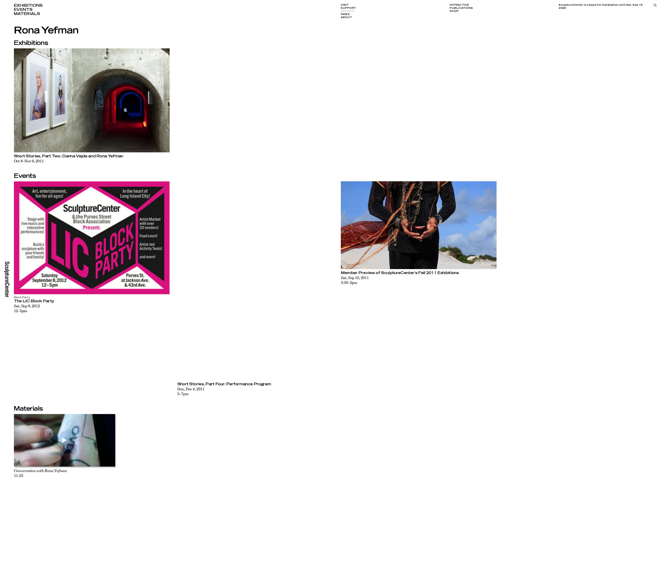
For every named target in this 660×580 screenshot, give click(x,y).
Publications (461, 8)
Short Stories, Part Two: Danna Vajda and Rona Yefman (68, 156)
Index (345, 14)
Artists (347, 11)
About (346, 17)
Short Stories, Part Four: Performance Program (224, 384)
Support (348, 8)
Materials (27, 14)
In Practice (459, 5)
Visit (345, 5)
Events (23, 10)
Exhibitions (28, 5)
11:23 (40, 473)
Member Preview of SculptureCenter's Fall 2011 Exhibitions (400, 273)
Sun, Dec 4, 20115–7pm (191, 391)
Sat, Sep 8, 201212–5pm (27, 308)
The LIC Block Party (34, 301)
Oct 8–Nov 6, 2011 (29, 160)
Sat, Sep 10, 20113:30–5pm (355, 280)
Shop (454, 11)
